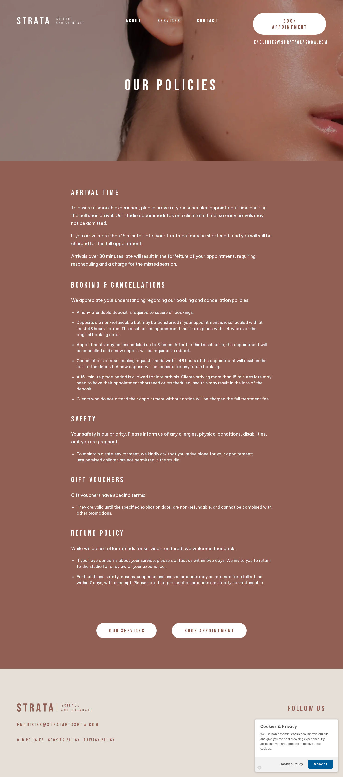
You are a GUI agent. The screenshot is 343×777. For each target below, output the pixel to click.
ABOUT (133, 21)
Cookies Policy (291, 764)
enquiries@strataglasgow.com (291, 42)
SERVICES (169, 21)
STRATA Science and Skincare (50, 20)
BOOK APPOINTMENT (289, 24)
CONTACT (207, 21)
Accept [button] (321, 764)
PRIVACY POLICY (99, 740)
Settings (259, 768)
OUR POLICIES (30, 740)
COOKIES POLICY (64, 740)
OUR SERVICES (127, 631)
